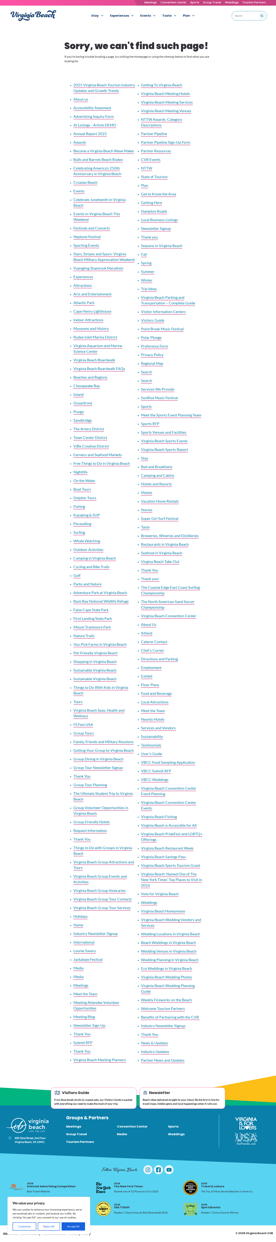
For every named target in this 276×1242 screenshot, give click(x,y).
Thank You (81, 776)
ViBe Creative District (91, 446)
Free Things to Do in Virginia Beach (101, 463)
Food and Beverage (156, 693)
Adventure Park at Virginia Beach (100, 592)
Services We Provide (157, 389)
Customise (24, 1226)
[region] (49, 1216)
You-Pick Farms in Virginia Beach (100, 644)
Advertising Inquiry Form (93, 116)
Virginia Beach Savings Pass (163, 856)
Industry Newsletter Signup (95, 933)
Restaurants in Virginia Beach (165, 544)
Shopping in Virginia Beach (95, 661)
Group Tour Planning (90, 784)
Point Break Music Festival (162, 329)
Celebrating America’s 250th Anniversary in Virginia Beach (97, 171)
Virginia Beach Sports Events (164, 441)
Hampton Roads (154, 211)
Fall (144, 254)
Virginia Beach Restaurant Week (167, 848)
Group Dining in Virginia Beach (98, 759)
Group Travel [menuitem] (76, 1134)
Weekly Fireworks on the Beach (166, 1000)
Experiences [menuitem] (119, 15)
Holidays (80, 916)
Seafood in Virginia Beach (161, 553)
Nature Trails (83, 635)
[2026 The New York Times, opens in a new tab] (103, 1187)
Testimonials (151, 745)
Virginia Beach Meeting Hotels (165, 93)
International (83, 942)
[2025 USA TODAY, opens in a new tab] (103, 1208)
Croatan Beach (85, 182)
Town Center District (90, 437)
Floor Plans (150, 684)
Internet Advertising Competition (51, 1185)
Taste (145, 527)
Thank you (149, 237)
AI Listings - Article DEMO (94, 125)
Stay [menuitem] (95, 15)
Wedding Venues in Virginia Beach (168, 951)
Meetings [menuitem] (73, 1126)
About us (80, 99)
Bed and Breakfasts (156, 466)
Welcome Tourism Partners (163, 1008)
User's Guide (151, 753)
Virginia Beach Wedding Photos (166, 977)
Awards (79, 142)
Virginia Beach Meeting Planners (99, 1059)
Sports (194, 2)
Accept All (73, 1226)
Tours (78, 701)
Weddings (232, 2)
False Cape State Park (91, 610)
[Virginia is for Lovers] (246, 1123)
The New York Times (128, 1185)
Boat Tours (82, 489)
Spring (146, 263)
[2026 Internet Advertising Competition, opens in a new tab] (16, 1187)
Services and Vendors (158, 728)
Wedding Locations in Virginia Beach (170, 934)
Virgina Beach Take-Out (160, 561)
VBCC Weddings (154, 779)
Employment (151, 667)
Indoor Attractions (88, 320)
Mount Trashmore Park (92, 627)
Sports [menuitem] (173, 1126)
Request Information (90, 830)
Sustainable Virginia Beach (94, 670)
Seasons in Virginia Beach (161, 245)
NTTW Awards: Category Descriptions (161, 122)
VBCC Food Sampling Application (168, 762)
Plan (144, 185)
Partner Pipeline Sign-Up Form (165, 142)
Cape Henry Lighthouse (92, 311)
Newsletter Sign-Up (89, 1025)
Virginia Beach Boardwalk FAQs (99, 368)
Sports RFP (150, 423)
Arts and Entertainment (92, 294)
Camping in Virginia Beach (94, 558)
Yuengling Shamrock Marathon (98, 268)
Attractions (82, 285)
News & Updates (154, 1043)
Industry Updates (155, 1051)
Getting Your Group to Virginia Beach (103, 750)
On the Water (84, 480)
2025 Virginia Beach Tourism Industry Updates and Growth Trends (104, 88)
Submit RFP (82, 1042)
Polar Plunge (151, 337)
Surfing (79, 532)
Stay (144, 458)
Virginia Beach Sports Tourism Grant (170, 865)
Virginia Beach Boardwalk (94, 360)
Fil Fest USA (83, 724)
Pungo (78, 411)
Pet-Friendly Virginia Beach (95, 653)
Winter (146, 280)
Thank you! (150, 578)
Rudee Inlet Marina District (95, 337)
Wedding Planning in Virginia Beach (169, 959)
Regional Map (152, 363)
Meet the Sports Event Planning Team (171, 415)
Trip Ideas (149, 288)
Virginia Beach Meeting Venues (166, 110)
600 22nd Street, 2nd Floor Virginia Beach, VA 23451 (30, 1139)
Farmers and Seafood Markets (97, 454)
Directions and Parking (159, 659)
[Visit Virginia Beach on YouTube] (168, 1169)
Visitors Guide (152, 320)
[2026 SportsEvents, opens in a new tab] (190, 1208)
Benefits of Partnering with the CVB (170, 1017)
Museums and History (91, 328)
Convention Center (173, 2)
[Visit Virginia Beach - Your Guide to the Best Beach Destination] (33, 16)
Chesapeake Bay (86, 385)
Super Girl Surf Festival (159, 518)
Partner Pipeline (154, 133)
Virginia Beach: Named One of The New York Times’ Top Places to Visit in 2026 (171, 879)
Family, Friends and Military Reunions (103, 741)
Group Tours (83, 733)
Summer (148, 271)
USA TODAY (122, 1206)
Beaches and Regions (90, 377)
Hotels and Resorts (156, 484)
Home (78, 925)
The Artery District (88, 429)
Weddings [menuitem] (176, 1134)
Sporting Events (86, 245)
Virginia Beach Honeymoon (163, 911)
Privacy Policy (152, 354)
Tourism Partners (254, 2)
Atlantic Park (83, 302)
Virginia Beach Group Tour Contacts (102, 899)
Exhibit (146, 676)
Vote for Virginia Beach (160, 894)
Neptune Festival (87, 236)
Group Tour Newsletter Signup (98, 767)
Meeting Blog (84, 1016)
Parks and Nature (87, 584)
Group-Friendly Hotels (91, 822)
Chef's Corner (152, 650)
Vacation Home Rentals (160, 501)
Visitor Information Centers (163, 311)
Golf (77, 575)
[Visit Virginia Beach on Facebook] (158, 1169)
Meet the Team (85, 994)
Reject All (48, 1226)
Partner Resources (156, 151)
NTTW (146, 168)
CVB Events (151, 159)
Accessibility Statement (92, 107)
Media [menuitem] (122, 1134)
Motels (146, 492)
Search (146, 372)
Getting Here (151, 202)
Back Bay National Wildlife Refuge (101, 601)
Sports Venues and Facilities (164, 432)
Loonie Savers (84, 950)
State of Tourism (154, 176)
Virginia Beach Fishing (159, 816)
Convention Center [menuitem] (132, 1126)
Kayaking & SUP (86, 515)
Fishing (79, 506)
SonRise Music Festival (159, 397)
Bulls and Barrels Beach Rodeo (98, 159)
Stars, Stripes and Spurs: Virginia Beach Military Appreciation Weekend (104, 257)
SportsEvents (210, 1206)
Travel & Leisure (212, 1185)
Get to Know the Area (158, 194)
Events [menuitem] (145, 15)
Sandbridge (82, 420)
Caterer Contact (154, 641)
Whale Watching (86, 541)
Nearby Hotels (152, 719)
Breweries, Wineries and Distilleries (170, 535)
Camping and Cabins (157, 475)
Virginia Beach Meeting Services (167, 102)
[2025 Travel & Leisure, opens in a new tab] (190, 1187)
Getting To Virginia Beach (161, 85)
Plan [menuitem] (186, 15)
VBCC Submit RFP (156, 771)
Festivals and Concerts (91, 228)
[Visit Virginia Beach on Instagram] (147, 1169)
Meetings (150, 2)
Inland (78, 394)
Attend (146, 633)
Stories (146, 509)
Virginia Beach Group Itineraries (99, 890)
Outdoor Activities (88, 549)
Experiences (83, 276)
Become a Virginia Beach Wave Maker (103, 151)
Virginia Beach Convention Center (168, 616)
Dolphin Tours (84, 497)
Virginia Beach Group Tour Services (102, 907)
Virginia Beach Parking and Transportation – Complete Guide (168, 300)
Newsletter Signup (156, 228)
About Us (148, 624)
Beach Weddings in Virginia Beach (168, 942)
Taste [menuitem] (167, 15)
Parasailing (82, 523)
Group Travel (212, 2)
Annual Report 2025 (90, 133)
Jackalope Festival (88, 959)
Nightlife (80, 472)
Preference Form (154, 346)
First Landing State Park (92, 618)
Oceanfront (82, 403)
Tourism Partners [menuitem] (80, 1142)
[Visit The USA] (246, 1139)
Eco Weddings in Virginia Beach (166, 968)
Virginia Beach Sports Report (164, 449)
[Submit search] (262, 16)
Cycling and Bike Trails (91, 566)
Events (78, 191)
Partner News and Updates (163, 1060)
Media (78, 968)
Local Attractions (155, 702)
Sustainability (152, 736)
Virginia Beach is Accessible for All (169, 825)
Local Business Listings (159, 219)
